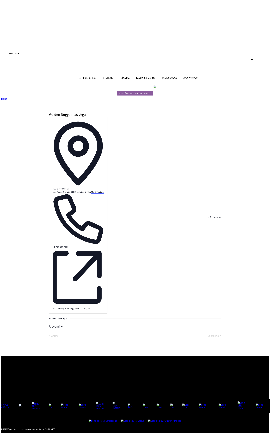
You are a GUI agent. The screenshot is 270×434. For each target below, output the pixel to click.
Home (4, 99)
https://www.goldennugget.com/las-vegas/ (71, 308)
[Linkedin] (267, 61)
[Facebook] (257, 61)
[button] (252, 60)
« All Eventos (214, 217)
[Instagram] (262, 61)
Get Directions (97, 191)
